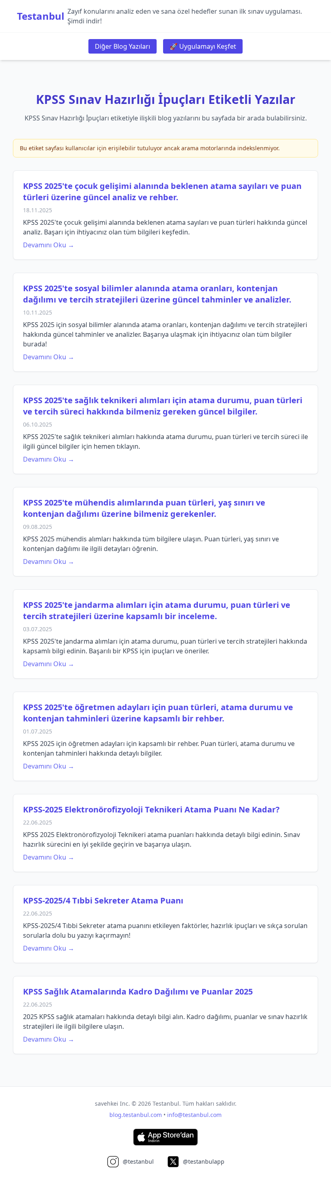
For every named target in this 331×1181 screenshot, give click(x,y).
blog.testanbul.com (135, 1115)
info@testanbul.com (194, 1115)
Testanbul (40, 16)
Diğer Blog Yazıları (122, 46)
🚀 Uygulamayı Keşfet (203, 46)
